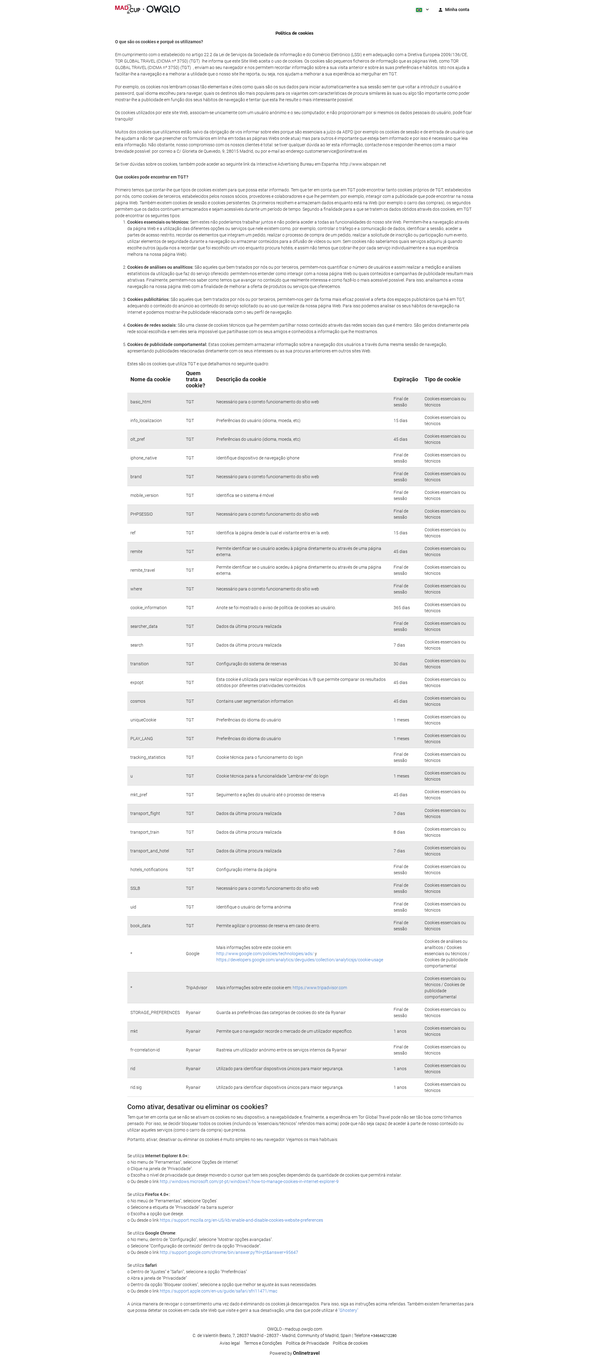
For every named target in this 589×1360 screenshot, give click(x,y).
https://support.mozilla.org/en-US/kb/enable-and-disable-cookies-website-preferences (241, 1220)
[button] (421, 9)
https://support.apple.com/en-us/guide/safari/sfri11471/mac (218, 1291)
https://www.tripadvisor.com (320, 987)
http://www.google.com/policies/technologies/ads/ (265, 953)
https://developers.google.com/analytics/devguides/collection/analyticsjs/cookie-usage (299, 959)
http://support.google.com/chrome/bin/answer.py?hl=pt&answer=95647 (229, 1252)
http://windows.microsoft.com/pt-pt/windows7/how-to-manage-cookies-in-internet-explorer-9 (249, 1181)
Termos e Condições (263, 1343)
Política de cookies (350, 1343)
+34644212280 (384, 1336)
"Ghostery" (348, 1310)
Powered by (295, 1353)
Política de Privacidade (307, 1343)
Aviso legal (230, 1343)
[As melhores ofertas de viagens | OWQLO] (147, 9)
